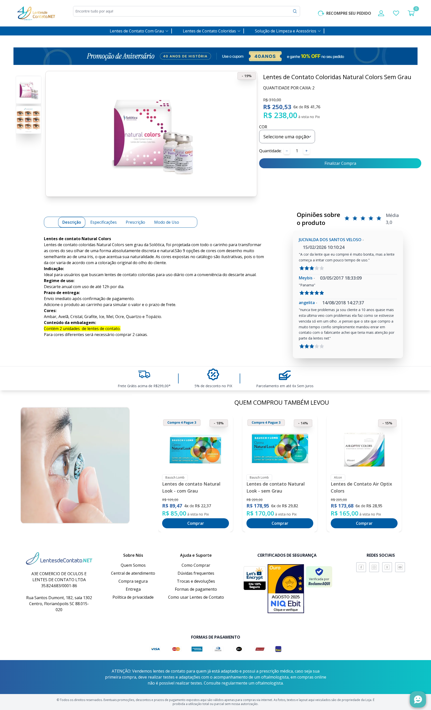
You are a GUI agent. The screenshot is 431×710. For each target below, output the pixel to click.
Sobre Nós (133, 555)
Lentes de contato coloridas (70, 244)
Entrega (133, 589)
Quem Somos (133, 565)
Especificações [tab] (103, 222)
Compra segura (133, 581)
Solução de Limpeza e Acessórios (285, 31)
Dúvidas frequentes (196, 573)
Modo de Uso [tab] (166, 222)
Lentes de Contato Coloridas (209, 31)
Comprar (195, 523)
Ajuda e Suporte (196, 555)
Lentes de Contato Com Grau (137, 31)
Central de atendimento (133, 573)
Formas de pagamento (196, 589)
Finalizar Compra (340, 163)
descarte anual (242, 274)
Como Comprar (196, 565)
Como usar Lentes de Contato (196, 597)
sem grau (134, 244)
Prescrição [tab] (135, 222)
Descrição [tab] (71, 222)
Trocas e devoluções (196, 581)
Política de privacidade (133, 597)
